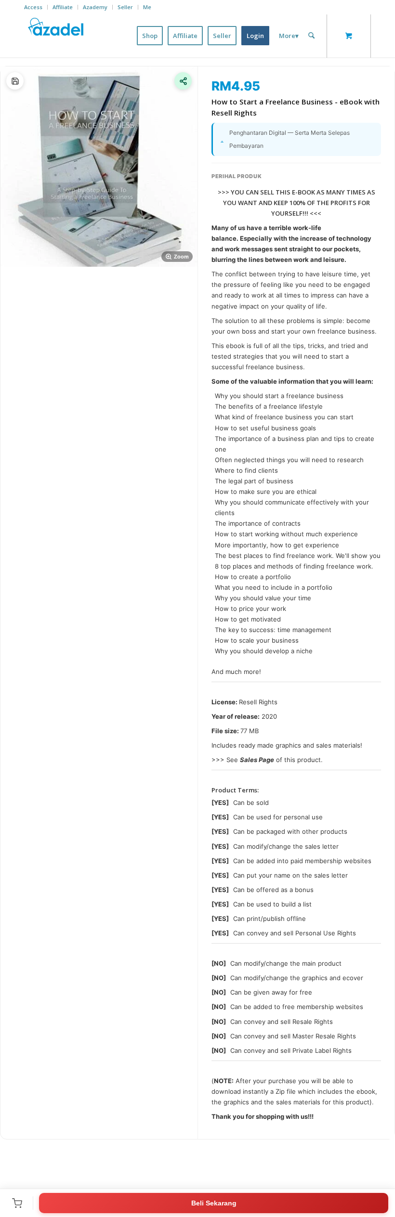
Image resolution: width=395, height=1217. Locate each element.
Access (33, 7)
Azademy (95, 7)
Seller (125, 7)
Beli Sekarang (214, 1203)
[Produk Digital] (15, 81)
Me (147, 7)
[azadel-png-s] (56, 35)
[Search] (311, 35)
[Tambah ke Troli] (17, 1203)
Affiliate (63, 7)
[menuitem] (36, 7)
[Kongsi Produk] (183, 81)
